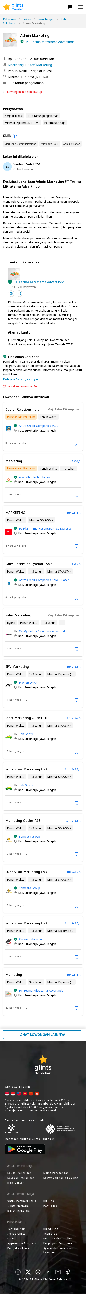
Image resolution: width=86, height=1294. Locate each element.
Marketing (16, 65)
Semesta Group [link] (29, 836)
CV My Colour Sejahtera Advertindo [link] (43, 631)
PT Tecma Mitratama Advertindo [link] (41, 990)
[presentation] (13, 7)
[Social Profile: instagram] (19, 294)
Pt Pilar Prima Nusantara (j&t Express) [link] (45, 528)
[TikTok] (68, 1272)
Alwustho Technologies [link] (34, 477)
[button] (69, 7)
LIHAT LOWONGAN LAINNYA (42, 1034)
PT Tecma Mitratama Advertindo (50, 42)
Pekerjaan (9, 19)
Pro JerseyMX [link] (28, 682)
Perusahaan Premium (21, 417)
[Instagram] (18, 1272)
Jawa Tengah (46, 19)
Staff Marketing (40, 65)
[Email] (58, 1272)
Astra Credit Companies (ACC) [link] (39, 426)
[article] (43, 426)
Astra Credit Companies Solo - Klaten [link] (44, 580)
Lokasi (27, 19)
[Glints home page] (13, 7)
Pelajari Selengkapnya (20, 379)
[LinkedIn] (48, 1272)
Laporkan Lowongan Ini (22, 386)
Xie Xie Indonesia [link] (30, 939)
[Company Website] (11, 294)
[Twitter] (28, 1272)
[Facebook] (38, 1272)
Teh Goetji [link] (26, 734)
